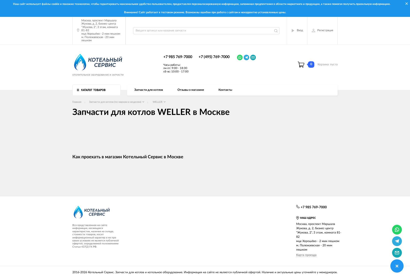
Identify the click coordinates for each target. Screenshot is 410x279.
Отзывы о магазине (190, 89)
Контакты (225, 89)
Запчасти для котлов (148, 89)
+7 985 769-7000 (177, 57)
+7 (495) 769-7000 (214, 57)
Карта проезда (306, 255)
